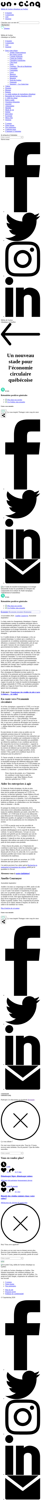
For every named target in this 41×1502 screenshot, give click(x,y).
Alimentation (9, 106)
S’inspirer (8, 13)
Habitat (7, 112)
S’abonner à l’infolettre (13, 131)
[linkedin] (22, 316)
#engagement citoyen (25, 1180)
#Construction (22, 1203)
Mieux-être (9, 118)
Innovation (9, 114)
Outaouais (13, 82)
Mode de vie (9, 110)
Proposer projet (10, 1292)
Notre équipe (9, 125)
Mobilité (8, 108)
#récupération (12, 1180)
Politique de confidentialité (14, 1294)
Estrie (12, 64)
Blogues (8, 90)
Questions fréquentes (12, 102)
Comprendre (9, 15)
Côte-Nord (13, 62)
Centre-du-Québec (16, 58)
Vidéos (7, 86)
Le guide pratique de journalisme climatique (20, 94)
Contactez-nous (10, 129)
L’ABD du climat (11, 98)
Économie (8, 116)
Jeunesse (8, 19)
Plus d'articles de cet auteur (10, 908)
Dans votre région (11, 50)
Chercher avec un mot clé (9, 22)
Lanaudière (13, 68)
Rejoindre (31, 1100)
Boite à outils (9, 100)
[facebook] (22, 212)
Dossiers (8, 88)
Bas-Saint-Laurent (16, 54)
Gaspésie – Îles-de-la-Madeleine (21, 66)
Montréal (13, 78)
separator (8, 104)
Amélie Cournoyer (21, 616)
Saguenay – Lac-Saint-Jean (19, 84)
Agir (6, 17)
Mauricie (13, 74)
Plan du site (9, 1290)
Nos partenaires (10, 127)
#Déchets (4, 1180)
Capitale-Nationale (16, 56)
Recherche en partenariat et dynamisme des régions (19, 866)
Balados (8, 92)
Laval (12, 72)
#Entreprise (27, 612)
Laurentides (14, 70)
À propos (8, 123)
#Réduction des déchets (9, 1203)
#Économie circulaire (15, 612)
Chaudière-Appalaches (17, 60)
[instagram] (22, 276)
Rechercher (5, 25)
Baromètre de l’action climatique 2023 (18, 96)
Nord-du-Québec (15, 80)
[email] (22, 583)
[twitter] (22, 240)
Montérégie (13, 76)
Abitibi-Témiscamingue (18, 52)
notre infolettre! (23, 873)
